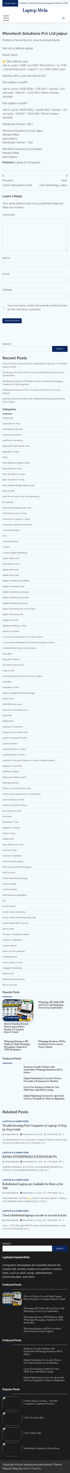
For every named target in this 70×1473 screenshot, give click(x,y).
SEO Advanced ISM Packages (16, 867)
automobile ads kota (12, 429)
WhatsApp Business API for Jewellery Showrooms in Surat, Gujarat (52, 1044)
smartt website (9, 889)
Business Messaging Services (16, 508)
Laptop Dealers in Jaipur (14, 749)
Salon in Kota (8, 833)
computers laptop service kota (17, 524)
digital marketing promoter (15, 597)
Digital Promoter (10, 620)
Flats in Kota (8, 670)
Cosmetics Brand (10, 530)
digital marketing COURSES (15, 580)
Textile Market (9, 945)
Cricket (5, 547)
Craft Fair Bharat (10, 541)
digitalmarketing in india (14, 625)
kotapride (7, 715)
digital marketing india (13, 586)
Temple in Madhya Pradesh (15, 934)
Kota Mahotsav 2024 (12, 704)
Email (6, 274)
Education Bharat (10, 659)
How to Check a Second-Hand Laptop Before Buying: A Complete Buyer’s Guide (16, 1028)
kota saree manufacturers (15, 710)
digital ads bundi (10, 569)
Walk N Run (8, 973)
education (7, 654)
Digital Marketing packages (15, 592)
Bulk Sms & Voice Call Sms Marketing (20, 496)
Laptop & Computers (27, 162)
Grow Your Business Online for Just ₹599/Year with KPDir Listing (41, 1089)
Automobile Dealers (12, 435)
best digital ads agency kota (16, 463)
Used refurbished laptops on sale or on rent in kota (34, 1215)
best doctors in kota (12, 468)
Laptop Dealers (10, 743)
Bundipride (8, 502)
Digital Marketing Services (15, 603)
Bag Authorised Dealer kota (16, 446)
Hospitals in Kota (10, 687)
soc (4, 900)
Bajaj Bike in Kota (10, 451)
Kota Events (8, 698)
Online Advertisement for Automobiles (21, 794)
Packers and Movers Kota (14, 805)
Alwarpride (8, 418)
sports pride (8, 929)
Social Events (9, 906)
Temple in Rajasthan (12, 940)
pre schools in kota (11, 811)
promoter (7, 816)
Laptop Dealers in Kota (13, 754)
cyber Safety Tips (10, 558)
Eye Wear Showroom (13, 665)
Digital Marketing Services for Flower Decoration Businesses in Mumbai (42, 1080)
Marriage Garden (10, 783)
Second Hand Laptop (12, 861)
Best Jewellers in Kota (13, 479)
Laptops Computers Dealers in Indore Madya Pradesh (28, 760)
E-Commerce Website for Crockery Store (22, 637)
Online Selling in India (13, 799)
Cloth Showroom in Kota (14, 513)
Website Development (13, 979)
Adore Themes (32, 1468)
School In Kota (9, 850)
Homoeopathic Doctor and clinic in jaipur (22, 676)
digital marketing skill (12, 614)
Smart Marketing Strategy (15, 878)
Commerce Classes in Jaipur (16, 519)
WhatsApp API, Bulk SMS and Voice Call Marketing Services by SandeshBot (51, 1005)
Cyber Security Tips (34, 1417)
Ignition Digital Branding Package (18, 693)
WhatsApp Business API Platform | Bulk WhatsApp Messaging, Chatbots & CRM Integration (17, 1045)
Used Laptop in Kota (12, 962)
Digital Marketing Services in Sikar (19, 609)
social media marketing (13, 912)
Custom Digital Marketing (14, 552)
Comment (9, 214)
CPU (4, 536)
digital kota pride (10, 575)
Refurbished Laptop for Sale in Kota (41, 1448)
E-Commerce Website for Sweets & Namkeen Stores (28, 642)
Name (6, 258)
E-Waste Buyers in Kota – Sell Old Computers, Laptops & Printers (40, 1402)
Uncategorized (9, 957)
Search (6, 343)
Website (7, 289)
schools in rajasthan (12, 855)
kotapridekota (51, 40)
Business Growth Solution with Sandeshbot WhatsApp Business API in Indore (43, 1070)
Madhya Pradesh (10, 771)
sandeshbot (8, 839)
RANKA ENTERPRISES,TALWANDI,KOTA (29, 1157)
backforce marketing (12, 440)
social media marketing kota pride (19, 917)
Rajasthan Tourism (11, 828)
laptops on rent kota (12, 766)
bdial (4, 457)
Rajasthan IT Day (10, 822)
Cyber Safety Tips (32, 1433)
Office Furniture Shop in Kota (16, 788)
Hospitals (7, 682)
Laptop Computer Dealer (14, 738)
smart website (9, 884)
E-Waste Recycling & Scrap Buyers (19, 648)
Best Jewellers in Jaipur (14, 474)
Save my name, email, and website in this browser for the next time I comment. (37, 307)
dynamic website (10, 631)
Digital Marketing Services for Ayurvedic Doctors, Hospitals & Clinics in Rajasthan (44, 1097)
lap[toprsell (8, 721)
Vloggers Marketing (12, 968)
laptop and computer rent (15, 732)
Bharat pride (8, 491)
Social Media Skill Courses (15, 923)
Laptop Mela (35, 10)
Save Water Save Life (12, 844)
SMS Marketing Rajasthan (14, 895)
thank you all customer (13, 951)
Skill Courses (8, 872)
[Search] (63, 18)
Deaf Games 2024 (11, 564)
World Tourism (9, 985)
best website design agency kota (18, 485)
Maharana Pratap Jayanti (14, 777)
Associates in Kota (11, 423)
